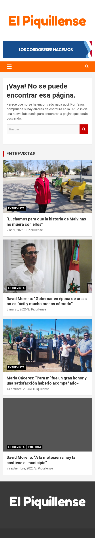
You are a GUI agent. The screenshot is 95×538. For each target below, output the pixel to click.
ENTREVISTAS (21, 153)
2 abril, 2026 (15, 230)
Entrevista (16, 208)
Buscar (84, 129)
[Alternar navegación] (9, 66)
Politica (34, 447)
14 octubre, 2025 (18, 389)
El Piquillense (34, 230)
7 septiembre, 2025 (20, 468)
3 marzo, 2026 (17, 309)
